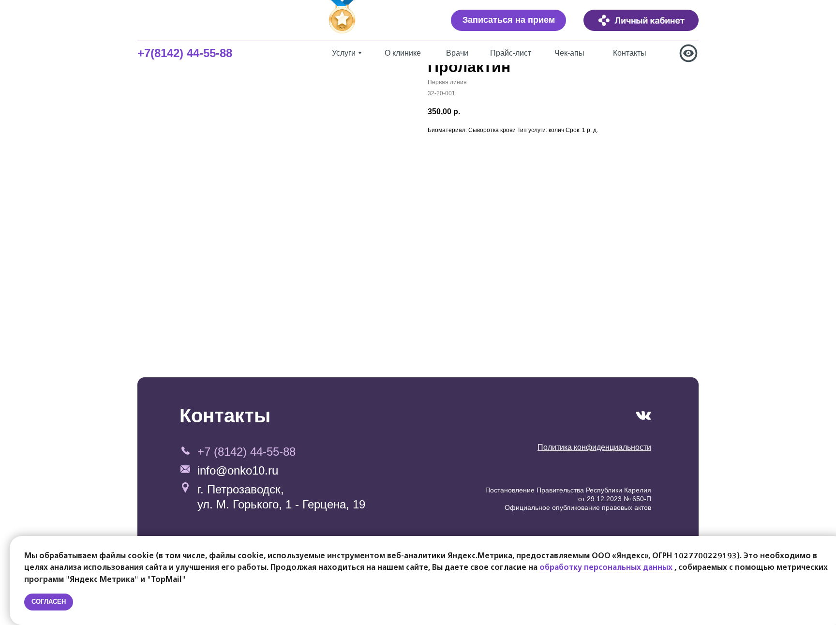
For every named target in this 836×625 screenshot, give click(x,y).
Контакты (629, 53)
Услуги (344, 53)
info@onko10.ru (237, 470)
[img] (641, 20)
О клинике (403, 53)
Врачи (457, 53)
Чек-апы (569, 53)
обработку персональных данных (606, 568)
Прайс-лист (510, 53)
